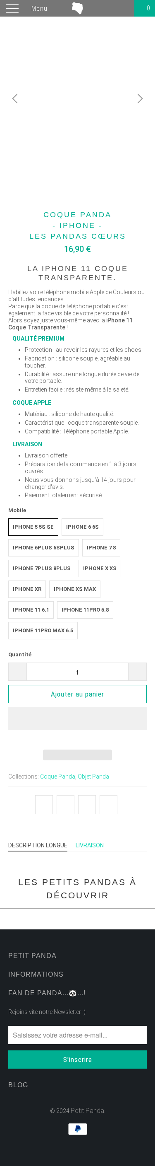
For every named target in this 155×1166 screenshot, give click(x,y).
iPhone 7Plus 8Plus (42, 568)
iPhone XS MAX (75, 589)
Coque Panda (57, 776)
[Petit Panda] (78, 8)
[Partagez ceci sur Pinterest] (87, 804)
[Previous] (16, 98)
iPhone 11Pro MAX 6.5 (43, 630)
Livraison (90, 845)
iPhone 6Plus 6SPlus (43, 547)
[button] (77, 725)
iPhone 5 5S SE (33, 527)
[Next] (139, 98)
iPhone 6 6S (82, 527)
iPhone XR (27, 589)
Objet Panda (93, 776)
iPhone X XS (100, 568)
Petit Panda (87, 1111)
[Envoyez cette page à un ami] (108, 804)
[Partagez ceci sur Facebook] (65, 804)
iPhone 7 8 (101, 547)
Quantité (19, 654)
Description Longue (37, 845)
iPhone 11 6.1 (31, 610)
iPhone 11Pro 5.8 (85, 610)
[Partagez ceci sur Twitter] (44, 804)
